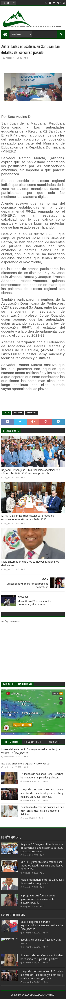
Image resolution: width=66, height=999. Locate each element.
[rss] (45, 2)
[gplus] (59, 2)
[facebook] (50, 2)
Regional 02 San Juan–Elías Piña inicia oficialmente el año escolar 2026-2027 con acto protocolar (30, 472)
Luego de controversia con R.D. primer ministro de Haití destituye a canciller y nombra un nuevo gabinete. (42, 793)
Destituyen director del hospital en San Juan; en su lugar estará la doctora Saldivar (42, 811)
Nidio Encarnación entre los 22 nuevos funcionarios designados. (30, 563)
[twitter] (54, 2)
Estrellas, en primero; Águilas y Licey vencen (25, 763)
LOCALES (18, 413)
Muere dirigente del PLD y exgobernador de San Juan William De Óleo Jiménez (42, 925)
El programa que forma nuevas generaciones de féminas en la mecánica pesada (38, 899)
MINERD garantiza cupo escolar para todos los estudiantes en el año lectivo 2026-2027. (27, 517)
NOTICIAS (31, 413)
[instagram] (63, 2)
